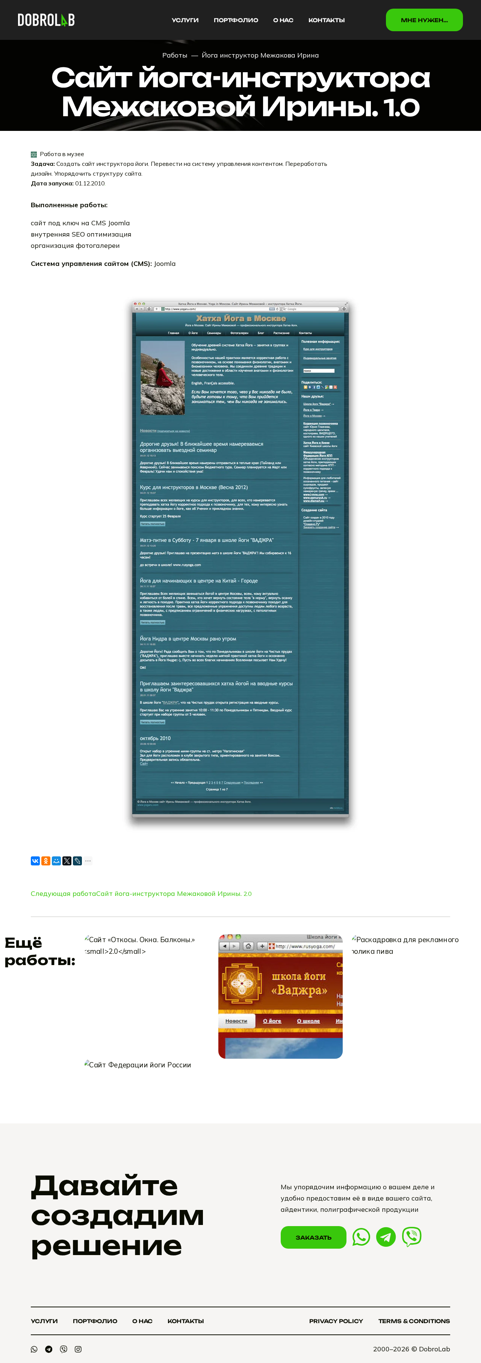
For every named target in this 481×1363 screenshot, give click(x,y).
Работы (175, 55)
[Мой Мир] (56, 860)
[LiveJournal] (77, 860)
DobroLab (434, 1349)
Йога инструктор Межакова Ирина (260, 55)
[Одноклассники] (45, 860)
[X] (66, 860)
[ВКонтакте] (35, 860)
